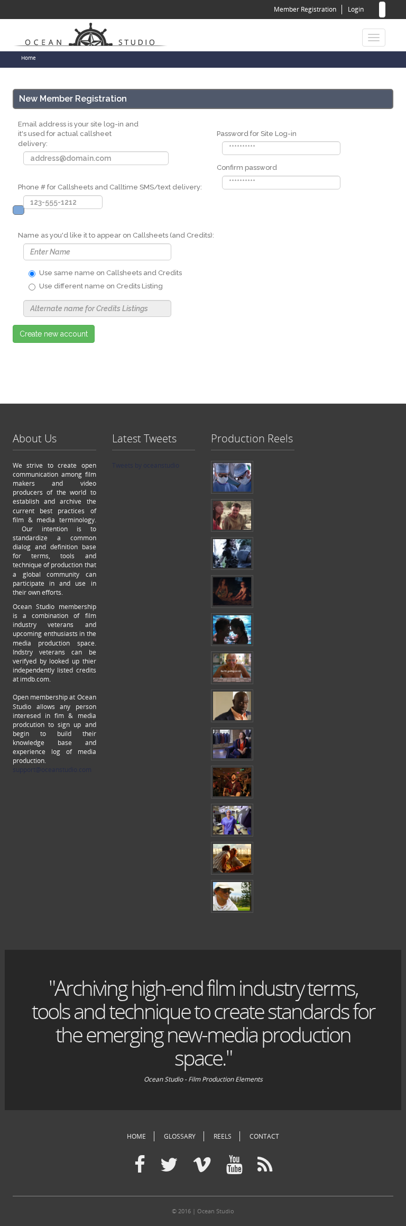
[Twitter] (169, 1165)
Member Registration (305, 9)
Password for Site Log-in (257, 134)
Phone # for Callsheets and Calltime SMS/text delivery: (110, 187)
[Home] (95, 33)
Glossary (180, 1136)
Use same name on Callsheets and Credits (110, 273)
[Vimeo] (201, 1165)
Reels (223, 1136)
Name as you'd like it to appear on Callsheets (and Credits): (116, 235)
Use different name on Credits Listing (101, 286)
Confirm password (247, 167)
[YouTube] (234, 1165)
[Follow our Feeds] (264, 1165)
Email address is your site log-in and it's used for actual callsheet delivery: (78, 134)
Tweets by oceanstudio (145, 465)
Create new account (54, 334)
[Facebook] (139, 1165)
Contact (264, 1136)
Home (28, 57)
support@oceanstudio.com (52, 769)
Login (356, 9)
